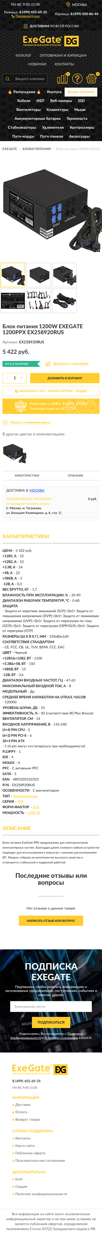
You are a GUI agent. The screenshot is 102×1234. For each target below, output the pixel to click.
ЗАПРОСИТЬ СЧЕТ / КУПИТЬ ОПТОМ (53, 391)
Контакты (64, 64)
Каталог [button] (23, 55)
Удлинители (53, 127)
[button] (26, 15)
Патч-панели (51, 136)
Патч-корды (23, 136)
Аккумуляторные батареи (38, 119)
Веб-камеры (61, 101)
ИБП (40, 101)
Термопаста (77, 119)
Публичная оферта (30, 1153)
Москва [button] (37, 490)
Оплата (21, 1112)
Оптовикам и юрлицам (63, 55)
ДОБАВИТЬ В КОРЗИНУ (65, 378)
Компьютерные (25, 796)
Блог (19, 1179)
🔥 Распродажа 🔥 (24, 92)
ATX (35, 807)
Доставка (22, 1105)
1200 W (33, 813)
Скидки (21, 1187)
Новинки (37, 64)
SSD (81, 101)
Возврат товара (27, 1120)
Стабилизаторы (22, 127)
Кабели (23, 101)
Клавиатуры (57, 110)
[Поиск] (7, 79)
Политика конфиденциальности (41, 1194)
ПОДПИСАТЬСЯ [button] (51, 1022)
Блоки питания (81, 92)
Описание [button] (75, 475)
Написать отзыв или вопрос (51, 920)
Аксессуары (79, 136)
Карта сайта (25, 1146)
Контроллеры (82, 127)
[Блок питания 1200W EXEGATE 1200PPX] (14, 453)
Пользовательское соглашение (40, 1160)
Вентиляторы (28, 110)
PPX (20, 802)
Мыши (80, 110)
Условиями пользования (61, 1037)
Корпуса (54, 92)
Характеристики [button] (27, 475)
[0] (91, 79)
